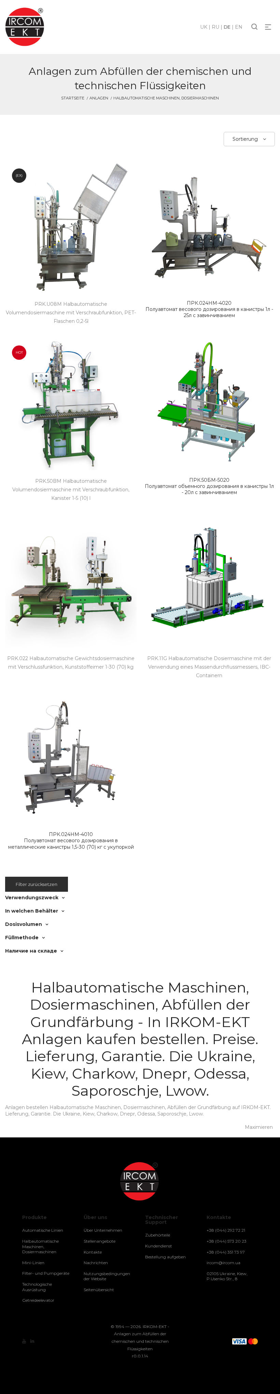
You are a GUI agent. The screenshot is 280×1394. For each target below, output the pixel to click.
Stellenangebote (99, 1241)
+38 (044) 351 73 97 (226, 1252)
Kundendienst (158, 1245)
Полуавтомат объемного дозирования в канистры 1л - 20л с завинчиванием (209, 486)
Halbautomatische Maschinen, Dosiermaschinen (40, 1246)
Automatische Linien (42, 1230)
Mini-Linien (33, 1262)
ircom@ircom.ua (223, 1262)
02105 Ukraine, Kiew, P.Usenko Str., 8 (227, 1276)
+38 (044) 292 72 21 (226, 1230)
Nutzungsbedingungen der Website (107, 1276)
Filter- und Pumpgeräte (45, 1273)
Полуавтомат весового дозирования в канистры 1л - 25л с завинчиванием (209, 309)
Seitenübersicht (99, 1289)
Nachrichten (96, 1262)
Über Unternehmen (103, 1230)
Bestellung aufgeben (165, 1256)
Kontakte (93, 1252)
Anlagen (98, 98)
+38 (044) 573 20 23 (227, 1241)
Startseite (72, 98)
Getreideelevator (38, 1300)
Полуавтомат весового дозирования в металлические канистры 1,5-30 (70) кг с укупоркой (71, 840)
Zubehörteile (157, 1235)
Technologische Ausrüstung (37, 1287)
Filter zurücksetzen (36, 884)
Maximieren (259, 1127)
